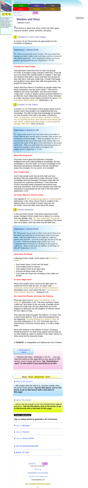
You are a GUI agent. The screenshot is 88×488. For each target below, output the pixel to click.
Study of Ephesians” (5, 19)
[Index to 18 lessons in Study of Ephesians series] (6, 15)
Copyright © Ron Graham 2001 (38, 476)
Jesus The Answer (22, 400)
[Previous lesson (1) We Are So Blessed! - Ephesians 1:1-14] (3, 15)
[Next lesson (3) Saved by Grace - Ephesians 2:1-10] (9, 15)
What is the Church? (23, 381)
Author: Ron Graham (18, 15)
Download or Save (24, 351)
